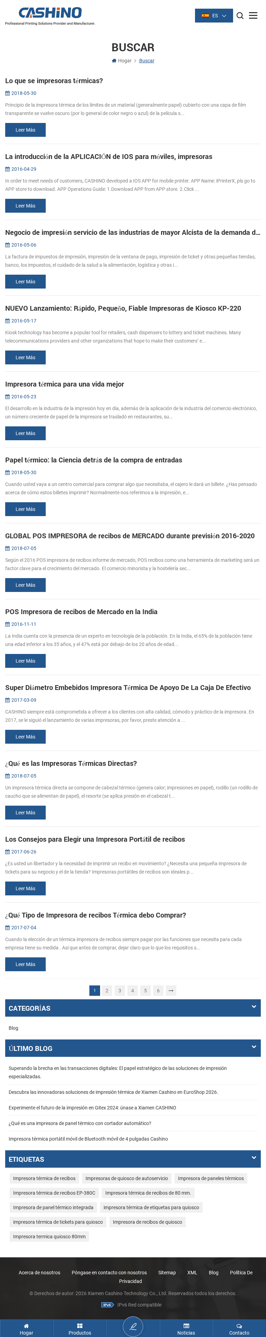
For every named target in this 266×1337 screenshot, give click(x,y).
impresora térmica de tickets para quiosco (58, 1222)
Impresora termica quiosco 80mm (49, 1236)
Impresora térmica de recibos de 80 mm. (148, 1193)
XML (192, 1272)
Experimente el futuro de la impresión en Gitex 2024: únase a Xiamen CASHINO (92, 1107)
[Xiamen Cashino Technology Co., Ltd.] (50, 16)
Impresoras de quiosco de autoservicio (127, 1178)
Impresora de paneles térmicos (211, 1178)
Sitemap (167, 1272)
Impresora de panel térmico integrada (53, 1207)
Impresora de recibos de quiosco (147, 1222)
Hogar (125, 60)
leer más (25, 130)
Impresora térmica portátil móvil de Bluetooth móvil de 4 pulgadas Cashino (88, 1139)
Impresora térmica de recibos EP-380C (54, 1193)
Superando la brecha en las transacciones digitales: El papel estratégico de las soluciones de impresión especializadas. (118, 1072)
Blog (13, 1028)
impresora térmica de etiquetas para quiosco (151, 1207)
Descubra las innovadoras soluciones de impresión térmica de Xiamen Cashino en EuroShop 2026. (113, 1092)
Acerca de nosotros (39, 1272)
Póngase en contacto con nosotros (109, 1272)
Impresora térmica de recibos (44, 1178)
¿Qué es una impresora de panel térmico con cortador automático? (80, 1123)
